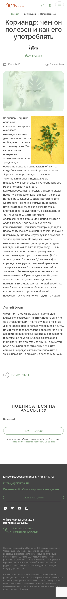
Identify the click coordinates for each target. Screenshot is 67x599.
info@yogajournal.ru (16, 483)
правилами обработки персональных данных (34, 442)
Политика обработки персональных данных (31, 489)
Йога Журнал (33, 56)
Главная (15, 14)
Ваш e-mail (9, 419)
